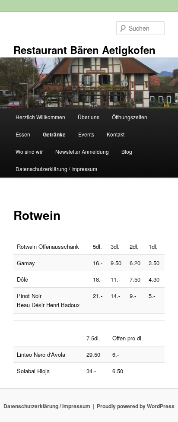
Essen (23, 134)
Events (86, 134)
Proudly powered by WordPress (136, 406)
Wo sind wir (29, 151)
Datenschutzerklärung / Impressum (56, 168)
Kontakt (115, 134)
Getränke (54, 134)
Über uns (88, 117)
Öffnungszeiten (129, 117)
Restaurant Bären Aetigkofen (84, 49)
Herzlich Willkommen (40, 117)
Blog (126, 151)
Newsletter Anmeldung (82, 151)
